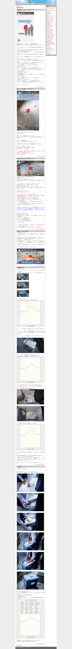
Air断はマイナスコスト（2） (50, 15)
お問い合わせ (48, 4)
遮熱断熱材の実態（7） (50, 32)
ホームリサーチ (41, 4)
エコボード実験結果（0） (50, 33)
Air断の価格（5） (49, 12)
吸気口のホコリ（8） (49, 17)
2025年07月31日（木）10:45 (21, 159)
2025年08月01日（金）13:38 (21, 90)
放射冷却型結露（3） (49, 30)
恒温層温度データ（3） (50, 40)
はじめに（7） (49, 11)
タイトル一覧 (22, 4)
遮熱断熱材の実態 (42, 86)
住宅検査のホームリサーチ (23, 647)
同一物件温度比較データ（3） (51, 42)
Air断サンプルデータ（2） (50, 16)
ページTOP (28, 647)
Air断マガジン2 (31, 4)
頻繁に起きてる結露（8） (50, 31)
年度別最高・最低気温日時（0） (51, 43)
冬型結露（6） (49, 28)
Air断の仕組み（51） (49, 13)
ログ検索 (25, 4)
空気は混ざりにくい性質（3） (51, 18)
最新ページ (17, 4)
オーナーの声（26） (49, 47)
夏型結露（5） (49, 27)
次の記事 (20, 645)
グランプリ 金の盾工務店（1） (51, 8)
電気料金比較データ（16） (50, 44)
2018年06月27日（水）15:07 (21, 268)
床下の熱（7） (49, 14)
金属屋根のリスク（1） (50, 25)
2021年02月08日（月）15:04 (21, 232)
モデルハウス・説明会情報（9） (51, 10)
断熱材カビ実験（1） (49, 41)
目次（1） (48, 9)
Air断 (28, 4)
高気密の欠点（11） (49, 24)
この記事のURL (38, 86)
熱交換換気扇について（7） (50, 48)
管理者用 (45, 4)
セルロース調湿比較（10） (50, 29)
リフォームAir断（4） (50, 49)
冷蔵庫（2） (48, 45)
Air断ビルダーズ (36, 4)
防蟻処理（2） (49, 46)
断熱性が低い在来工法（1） (50, 26)
